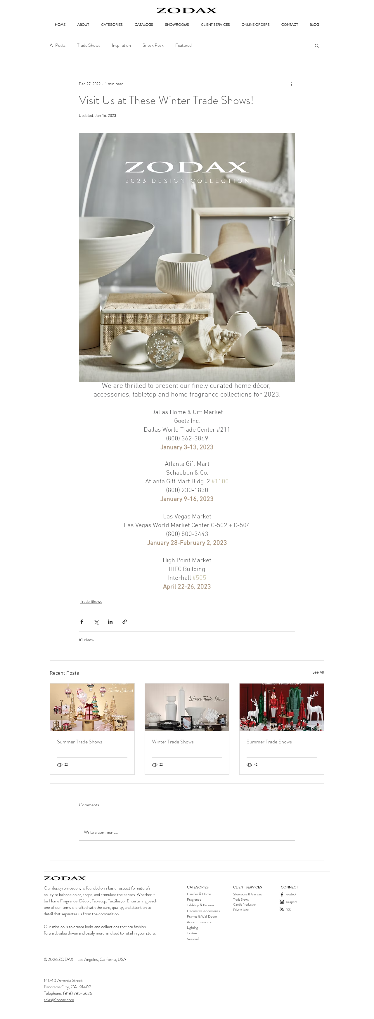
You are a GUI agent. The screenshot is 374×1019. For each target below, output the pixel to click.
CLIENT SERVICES (247, 887)
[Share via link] (124, 621)
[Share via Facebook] (81, 621)
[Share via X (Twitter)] (96, 621)
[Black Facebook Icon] (282, 894)
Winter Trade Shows (173, 741)
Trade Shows (88, 45)
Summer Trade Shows (79, 741)
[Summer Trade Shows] (92, 707)
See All (318, 672)
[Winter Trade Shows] (187, 707)
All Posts (57, 45)
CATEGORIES (198, 887)
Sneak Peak (153, 45)
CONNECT (289, 887)
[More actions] (291, 84)
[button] (317, 45)
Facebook (290, 894)
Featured (183, 45)
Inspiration (121, 45)
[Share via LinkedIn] (110, 621)
